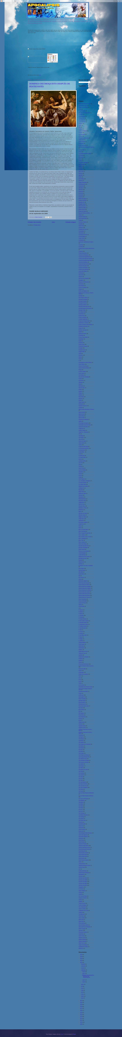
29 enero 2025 (81, 149)
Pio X (80, 677)
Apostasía (81, 189)
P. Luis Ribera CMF (83, 635)
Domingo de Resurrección (84, 306)
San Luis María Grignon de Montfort (86, 795)
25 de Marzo (81, 143)
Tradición (80, 912)
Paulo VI (80, 670)
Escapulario (81, 335)
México (80, 511)
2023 (81, 960)
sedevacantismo (82, 863)
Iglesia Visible (81, 417)
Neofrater (80, 563)
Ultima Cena (81, 919)
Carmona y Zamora (82, 222)
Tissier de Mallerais (83, 905)
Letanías (80, 466)
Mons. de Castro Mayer (83, 529)
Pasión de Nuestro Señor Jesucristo (86, 665)
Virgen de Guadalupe (83, 944)
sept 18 (84, 973)
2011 (81, 1020)
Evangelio (81, 348)
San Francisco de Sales (83, 762)
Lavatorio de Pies (82, 460)
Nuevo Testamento (82, 599)
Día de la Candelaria (83, 287)
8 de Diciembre (82, 164)
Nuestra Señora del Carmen (84, 593)
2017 (81, 1008)
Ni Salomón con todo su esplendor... (86, 565)
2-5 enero (80, 136)
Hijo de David (81, 396)
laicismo (80, 459)
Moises (80, 525)
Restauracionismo (82, 704)
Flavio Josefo (81, 373)
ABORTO (81, 166)
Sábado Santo (81, 722)
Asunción (80, 196)
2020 (81, 1002)
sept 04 (84, 981)
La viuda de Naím (82, 457)
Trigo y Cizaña (82, 917)
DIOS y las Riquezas (83, 291)
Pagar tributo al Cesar (83, 651)
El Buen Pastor (82, 315)
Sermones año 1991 (83, 878)
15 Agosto (81, 123)
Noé (79, 575)
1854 (80, 127)
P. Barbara (81, 611)
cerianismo (81, 227)
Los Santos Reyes (82, 484)
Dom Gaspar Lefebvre (83, 297)
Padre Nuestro (82, 647)
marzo (82, 994)
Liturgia (80, 477)
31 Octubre (81, 155)
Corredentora (81, 240)
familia (80, 353)
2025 (81, 956)
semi (80, 869)
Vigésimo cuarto (82, 937)
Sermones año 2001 (83, 881)
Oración (80, 604)
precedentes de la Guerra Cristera (85, 686)
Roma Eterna (81, 714)
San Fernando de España (84, 760)
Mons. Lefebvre (82, 534)
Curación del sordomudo (84, 269)
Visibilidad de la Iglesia (83, 946)
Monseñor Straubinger (83, 547)
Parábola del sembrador (83, 656)
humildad (80, 407)
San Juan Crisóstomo (83, 783)
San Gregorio (81, 765)
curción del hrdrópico (83, 271)
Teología (80, 901)
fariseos (80, 357)
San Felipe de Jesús (83, 758)
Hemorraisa (81, 385)
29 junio (80, 151)
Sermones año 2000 (83, 879)
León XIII (80, 462)
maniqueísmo (81, 488)
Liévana (80, 473)
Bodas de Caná (82, 209)
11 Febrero (81, 114)
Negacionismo (81, 561)
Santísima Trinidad (82, 843)
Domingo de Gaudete (83, 299)
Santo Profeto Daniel (83, 856)
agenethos (81, 175)
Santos (80, 861)
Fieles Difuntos (82, 364)
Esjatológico (81, 339)
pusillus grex (81, 695)
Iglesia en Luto (82, 414)
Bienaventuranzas (82, 205)
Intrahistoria (81, 428)
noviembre (83, 966)
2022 (81, 962)
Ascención (81, 193)
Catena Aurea (81, 225)
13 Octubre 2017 (82, 121)
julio (82, 986)
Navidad (80, 560)
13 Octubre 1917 (82, 119)
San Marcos (81, 802)
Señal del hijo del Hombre (84, 872)
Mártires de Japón (82, 493)
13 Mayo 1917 (81, 118)
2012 (81, 1018)
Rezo (80, 711)
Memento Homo (82, 506)
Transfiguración (82, 914)
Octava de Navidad (82, 600)
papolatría (81, 655)
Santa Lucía (81, 831)
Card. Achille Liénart (83, 218)
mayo (82, 990)
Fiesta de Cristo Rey (83, 366)
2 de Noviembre (82, 134)
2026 (81, 954)
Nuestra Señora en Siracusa (84, 597)
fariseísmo (81, 355)
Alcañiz (80, 176)
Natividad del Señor (83, 558)
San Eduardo (81, 747)
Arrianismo (81, 191)
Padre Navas (81, 646)
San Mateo (81, 804)
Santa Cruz (81, 825)
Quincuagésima (82, 696)
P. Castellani (81, 615)
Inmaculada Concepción (83, 423)
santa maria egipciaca (83, 834)
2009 (81, 1024)
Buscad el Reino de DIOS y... (85, 213)
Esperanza (81, 342)
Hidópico (80, 393)
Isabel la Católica (82, 430)
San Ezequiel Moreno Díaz (84, 756)
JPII (79, 433)
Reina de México (82, 702)
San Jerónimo (81, 774)
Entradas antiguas (71, 222)
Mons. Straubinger (82, 538)
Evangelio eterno (82, 349)
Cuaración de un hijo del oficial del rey (86, 248)
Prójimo (80, 693)
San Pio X (81, 811)
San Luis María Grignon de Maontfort (86, 792)
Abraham (80, 167)
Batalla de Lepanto (82, 198)
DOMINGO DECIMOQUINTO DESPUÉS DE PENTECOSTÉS (88, 976)
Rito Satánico (81, 713)
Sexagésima (81, 887)
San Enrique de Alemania (84, 755)
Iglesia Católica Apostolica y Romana (86, 409)
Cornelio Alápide (82, 236)
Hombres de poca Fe (83, 405)
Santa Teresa (81, 840)
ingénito (80, 421)
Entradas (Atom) (37, 225)
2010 (81, 1022)
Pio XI (80, 679)
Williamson (81, 948)
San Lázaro (81, 789)
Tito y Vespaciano (82, 906)
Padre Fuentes (82, 644)
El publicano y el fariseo (83, 322)
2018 (81, 1006)
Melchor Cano (81, 504)
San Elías (81, 749)
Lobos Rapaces (82, 478)
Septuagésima (82, 874)
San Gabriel (81, 764)
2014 (81, 1014)
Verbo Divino (81, 934)
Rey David (81, 707)
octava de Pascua (82, 602)
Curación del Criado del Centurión (85, 258)
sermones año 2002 (83, 883)
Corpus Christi (81, 238)
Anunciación (81, 186)
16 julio (80, 125)
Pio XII (80, 681)
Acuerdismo (81, 169)
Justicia (80, 444)
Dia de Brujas (81, 285)
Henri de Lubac (82, 387)
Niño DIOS (81, 572)
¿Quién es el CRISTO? (83, 107)
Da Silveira (81, 273)
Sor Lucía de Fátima (83, 896)
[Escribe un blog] (47, 217)
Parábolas (81, 658)
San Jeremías (81, 773)
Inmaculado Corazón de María (85, 424)
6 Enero (80, 158)
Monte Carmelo (82, 549)
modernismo (81, 524)
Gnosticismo (81, 380)
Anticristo (81, 180)
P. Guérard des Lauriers (83, 624)
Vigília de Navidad (82, 941)
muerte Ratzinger (82, 554)
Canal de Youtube (82, 216)
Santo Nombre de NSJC (83, 852)
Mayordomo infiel (82, 500)
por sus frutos (81, 685)
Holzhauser (81, 403)
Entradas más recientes (34, 222)
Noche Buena (81, 573)
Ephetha (80, 331)
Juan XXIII (81, 439)
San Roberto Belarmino (83, 814)
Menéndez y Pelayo (83, 507)
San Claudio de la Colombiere (85, 744)
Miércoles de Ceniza (83, 513)
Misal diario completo (83, 522)
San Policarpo (81, 813)
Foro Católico (81, 375)
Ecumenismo (81, 313)
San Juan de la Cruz (83, 785)
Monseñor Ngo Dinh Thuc (84, 545)
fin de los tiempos (82, 371)
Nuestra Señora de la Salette (84, 588)
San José (81, 778)
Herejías (80, 391)
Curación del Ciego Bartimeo (84, 256)
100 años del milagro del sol (84, 112)
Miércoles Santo (82, 515)
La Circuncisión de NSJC (84, 448)
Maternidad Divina (82, 498)
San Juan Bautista (82, 782)
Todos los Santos (82, 908)
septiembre (83, 970)
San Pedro (81, 807)
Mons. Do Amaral (82, 531)
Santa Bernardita (82, 823)
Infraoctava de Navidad (83, 419)
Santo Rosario (81, 858)
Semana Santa (82, 867)
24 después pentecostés (84, 138)
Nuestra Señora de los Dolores (85, 590)
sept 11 (84, 979)
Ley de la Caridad (82, 469)
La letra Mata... (82, 451)
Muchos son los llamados (84, 551)
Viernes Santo (81, 935)
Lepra (80, 464)
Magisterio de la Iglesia (83, 486)
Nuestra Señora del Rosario (84, 595)
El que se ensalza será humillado (85, 324)
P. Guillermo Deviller (83, 626)
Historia (80, 400)
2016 (81, 1010)
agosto (82, 984)
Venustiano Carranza (83, 932)
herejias (80, 389)
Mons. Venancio (82, 542)
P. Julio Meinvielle (82, 628)
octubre (83, 968)
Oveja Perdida (81, 606)
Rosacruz (81, 718)
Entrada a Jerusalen (83, 330)
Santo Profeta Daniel (83, 854)
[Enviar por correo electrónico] (46, 217)
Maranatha (81, 489)
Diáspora (80, 289)
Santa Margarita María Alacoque (85, 832)
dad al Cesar (81, 274)
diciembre (83, 964)
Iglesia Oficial (81, 415)
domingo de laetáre (82, 301)
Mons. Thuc (81, 540)
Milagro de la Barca (83, 516)
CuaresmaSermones (83, 253)
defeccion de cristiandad (84, 278)
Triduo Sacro (81, 916)
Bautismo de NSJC (82, 200)
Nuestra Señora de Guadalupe (85, 586)
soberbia (80, 894)
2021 (81, 1000)
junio (82, 988)
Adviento (80, 173)
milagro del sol (82, 518)
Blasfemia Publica (82, 207)
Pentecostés (81, 672)
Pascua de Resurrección (84, 664)
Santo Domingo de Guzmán (84, 849)
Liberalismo (81, 471)
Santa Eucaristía (82, 829)
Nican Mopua (81, 568)
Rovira (80, 720)
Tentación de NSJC (83, 897)
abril (82, 992)
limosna (80, 475)
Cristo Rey (81, 244)
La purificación (82, 455)
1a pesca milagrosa (83, 130)
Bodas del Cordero (82, 211)
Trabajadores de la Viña (83, 910)
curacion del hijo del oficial (84, 263)
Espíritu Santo (82, 344)
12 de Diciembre (82, 116)
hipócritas (81, 398)
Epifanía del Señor (82, 333)
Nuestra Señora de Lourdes (84, 591)
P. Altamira (81, 609)
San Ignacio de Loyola (83, 769)
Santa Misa (81, 838)
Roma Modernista (82, 716)
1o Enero (80, 132)
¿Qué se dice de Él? (83, 105)
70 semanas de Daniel (83, 162)
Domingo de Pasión (83, 302)
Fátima (80, 358)
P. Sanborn (81, 640)
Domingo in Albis (82, 310)
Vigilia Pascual (82, 943)
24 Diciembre (81, 139)
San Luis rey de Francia (83, 798)
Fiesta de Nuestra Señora (84, 367)
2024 (81, 958)
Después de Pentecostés (84, 282)
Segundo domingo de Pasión (84, 865)
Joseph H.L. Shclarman (83, 432)
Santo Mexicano (82, 851)
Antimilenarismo (82, 184)
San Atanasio (81, 738)
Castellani (81, 223)
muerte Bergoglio (82, 552)
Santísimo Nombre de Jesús (84, 847)
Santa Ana (81, 822)
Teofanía (80, 899)
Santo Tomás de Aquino (83, 860)
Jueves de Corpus (82, 441)
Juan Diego (81, 435)
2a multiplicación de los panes (85, 153)
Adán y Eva (81, 171)
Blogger (74, 1034)
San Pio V (81, 809)
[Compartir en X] (48, 217)
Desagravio (81, 280)
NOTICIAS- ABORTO (83, 581)
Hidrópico (80, 394)
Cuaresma (81, 251)
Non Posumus (81, 577)
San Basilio (81, 740)
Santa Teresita (82, 842)
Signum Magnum (82, 890)
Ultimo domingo (82, 923)
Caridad (80, 220)
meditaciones (81, 502)
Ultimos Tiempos (82, 928)
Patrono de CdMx (82, 668)
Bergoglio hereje (82, 204)
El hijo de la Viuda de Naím (84, 321)
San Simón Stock (82, 820)
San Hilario (81, 767)
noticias (80, 579)
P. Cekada (81, 617)
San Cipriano (81, 742)
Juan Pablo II (81, 437)
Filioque (80, 369)
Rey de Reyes (81, 709)
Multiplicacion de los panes (84, 556)
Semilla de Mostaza (83, 870)
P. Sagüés (81, 638)
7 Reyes (80, 160)
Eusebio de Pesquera (83, 346)
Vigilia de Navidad (82, 939)
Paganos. (81, 649)
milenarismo (81, 520)
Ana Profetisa (81, 178)
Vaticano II (81, 930)
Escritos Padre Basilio (83, 337)
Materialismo (81, 497)
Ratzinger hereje (82, 700)
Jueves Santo (81, 442)
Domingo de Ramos (83, 304)
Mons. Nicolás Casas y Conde (85, 536)
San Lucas (81, 791)
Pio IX (80, 675)
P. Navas (80, 637)
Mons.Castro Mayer (83, 543)
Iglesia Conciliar (82, 412)
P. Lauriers (81, 633)
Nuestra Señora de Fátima (84, 584)
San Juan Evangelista (83, 787)
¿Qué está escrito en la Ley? (85, 103)
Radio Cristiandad (82, 698)
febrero (82, 996)
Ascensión (81, 195)
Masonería (81, 495)
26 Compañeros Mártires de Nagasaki (86, 147)
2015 (81, 1012)
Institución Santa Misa (83, 426)
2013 (81, 1016)
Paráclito (80, 660)
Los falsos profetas (82, 482)
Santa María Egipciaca (83, 836)
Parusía (80, 662)
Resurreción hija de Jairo (84, 705)
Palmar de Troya (82, 653)
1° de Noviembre (82, 110)
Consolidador (81, 231)
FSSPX (80, 378)
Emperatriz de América (83, 326)
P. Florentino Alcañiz (83, 622)
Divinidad (80, 295)
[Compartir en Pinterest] (51, 217)
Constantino (81, 232)
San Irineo (81, 771)
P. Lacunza (81, 631)
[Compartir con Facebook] (50, 217)
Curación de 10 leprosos (84, 254)
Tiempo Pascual (82, 903)
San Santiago (81, 816)
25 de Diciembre (82, 141)
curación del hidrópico (83, 262)
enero (82, 998)
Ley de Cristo (81, 468)
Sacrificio (80, 723)
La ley (80, 453)
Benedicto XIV (82, 202)
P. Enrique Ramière (82, 618)
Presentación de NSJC (83, 691)
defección (81, 276)
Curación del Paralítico (83, 267)
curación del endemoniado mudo (85, 260)
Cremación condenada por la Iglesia (86, 241)
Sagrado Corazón (82, 727)
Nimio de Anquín (82, 570)
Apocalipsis (81, 187)
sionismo (80, 892)
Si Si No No (81, 888)
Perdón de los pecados (83, 674)
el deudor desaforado (83, 319)
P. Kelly (80, 629)
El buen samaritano (83, 317)
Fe (79, 360)
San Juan (81, 780)
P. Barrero (81, 613)
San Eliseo (81, 751)
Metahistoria (81, 509)
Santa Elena (81, 827)
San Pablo (81, 805)
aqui (40, 75)
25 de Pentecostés (82, 145)
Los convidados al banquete (84, 480)
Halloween (81, 382)
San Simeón (81, 818)
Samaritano (81, 735)
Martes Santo (81, 491)
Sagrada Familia (82, 725)
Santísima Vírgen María (83, 845)
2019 (81, 1004)
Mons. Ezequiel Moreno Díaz (85, 533)
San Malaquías (82, 800)
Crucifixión (81, 246)
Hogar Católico (82, 402)
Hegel (80, 384)
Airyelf (62, 1034)
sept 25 (84, 971)
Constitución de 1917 (83, 234)
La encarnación (82, 450)
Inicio (53, 222)
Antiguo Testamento (83, 182)
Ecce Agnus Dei (82, 312)
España (80, 340)
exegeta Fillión (82, 351)
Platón (80, 683)
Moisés (80, 527)
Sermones (81, 876)
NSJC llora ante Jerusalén (84, 582)
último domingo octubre (83, 925)
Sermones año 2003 (83, 885)
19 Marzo (80, 129)
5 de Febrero (81, 157)
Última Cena (81, 921)
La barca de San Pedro (83, 446)
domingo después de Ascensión (85, 308)
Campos (80, 214)
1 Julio (80, 109)
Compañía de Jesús (83, 229)
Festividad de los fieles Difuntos (85, 362)
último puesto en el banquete (84, 926)
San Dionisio (81, 746)
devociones (81, 283)
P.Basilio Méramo (82, 642)
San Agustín (81, 737)
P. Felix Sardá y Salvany (84, 620)
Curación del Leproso (83, 265)
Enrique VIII (81, 328)
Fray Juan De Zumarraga (84, 376)
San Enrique (81, 753)
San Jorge (81, 776)
